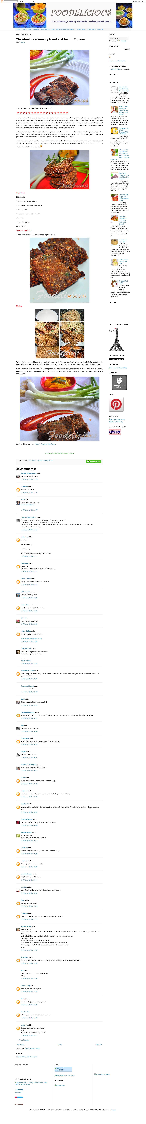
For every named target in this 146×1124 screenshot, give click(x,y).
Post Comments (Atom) (32, 1048)
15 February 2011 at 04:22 (29, 854)
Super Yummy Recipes (28, 505)
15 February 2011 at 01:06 (29, 797)
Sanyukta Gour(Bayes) (28, 764)
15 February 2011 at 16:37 (29, 1018)
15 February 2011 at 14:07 (29, 950)
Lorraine (24, 887)
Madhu (23, 618)
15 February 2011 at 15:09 (29, 978)
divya (23, 699)
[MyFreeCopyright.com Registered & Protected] (119, 422)
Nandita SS (25, 804)
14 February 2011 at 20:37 (29, 679)
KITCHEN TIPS (45, 29)
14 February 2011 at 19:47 (29, 641)
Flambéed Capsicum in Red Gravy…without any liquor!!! (123, 220)
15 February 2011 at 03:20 (29, 812)
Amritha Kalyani (26, 819)
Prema (23, 999)
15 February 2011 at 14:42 (29, 963)
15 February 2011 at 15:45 (29, 991)
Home (60, 1044)
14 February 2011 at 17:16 (29, 479)
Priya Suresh (25, 738)
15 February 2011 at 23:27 (29, 1035)
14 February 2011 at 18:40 (29, 624)
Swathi (23, 778)
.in (61, 1069)
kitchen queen (25, 592)
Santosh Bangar (26, 926)
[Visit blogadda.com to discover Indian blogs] (19, 1097)
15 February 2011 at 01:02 (29, 784)
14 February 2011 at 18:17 (29, 571)
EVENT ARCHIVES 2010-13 (95, 29)
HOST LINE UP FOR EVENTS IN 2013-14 (63, 29)
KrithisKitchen (26, 631)
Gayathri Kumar (26, 874)
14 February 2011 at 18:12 (29, 556)
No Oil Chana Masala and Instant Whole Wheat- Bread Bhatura (123, 110)
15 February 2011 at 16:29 (29, 1005)
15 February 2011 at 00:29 (29, 718)
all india (61, 1070)
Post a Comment (24, 1040)
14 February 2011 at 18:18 (29, 585)
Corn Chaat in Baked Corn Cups (123, 261)
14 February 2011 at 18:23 (29, 598)
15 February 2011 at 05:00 (29, 880)
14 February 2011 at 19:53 (29, 663)
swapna (23, 751)
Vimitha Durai (26, 579)
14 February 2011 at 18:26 (29, 611)
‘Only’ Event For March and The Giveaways (124, 89)
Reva (22, 970)
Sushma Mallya (26, 986)
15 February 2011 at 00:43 (29, 744)
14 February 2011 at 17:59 (29, 530)
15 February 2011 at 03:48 (29, 825)
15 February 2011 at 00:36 (29, 731)
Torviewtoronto (26, 832)
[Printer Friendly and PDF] (93, 461)
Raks (22, 900)
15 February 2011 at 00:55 (29, 771)
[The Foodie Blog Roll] (102, 1074)
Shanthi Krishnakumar (29, 473)
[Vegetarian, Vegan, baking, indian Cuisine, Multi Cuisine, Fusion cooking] (33, 1084)
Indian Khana (25, 605)
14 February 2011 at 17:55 (29, 492)
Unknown (24, 486)
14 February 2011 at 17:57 (29, 510)
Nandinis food (25, 1012)
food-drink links (18, 1092)
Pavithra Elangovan (27, 712)
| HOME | (18, 29)
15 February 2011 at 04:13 (29, 840)
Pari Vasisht (32, 460)
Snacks (23, 42)
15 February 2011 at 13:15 (29, 919)
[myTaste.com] (60, 1085)
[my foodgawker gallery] (119, 389)
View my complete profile (117, 61)
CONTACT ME (27, 29)
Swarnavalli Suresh (27, 686)
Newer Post (20, 1044)
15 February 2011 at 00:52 (29, 757)
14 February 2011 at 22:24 (29, 705)
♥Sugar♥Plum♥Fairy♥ (28, 517)
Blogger (113, 1110)
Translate (123, 41)
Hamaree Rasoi (26, 648)
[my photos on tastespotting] (118, 368)
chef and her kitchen (28, 670)
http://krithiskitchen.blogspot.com (31, 638)
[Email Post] (20, 460)
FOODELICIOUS (115, 69)
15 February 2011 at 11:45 (29, 906)
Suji (22, 725)
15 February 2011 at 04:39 (29, 867)
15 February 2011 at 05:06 (29, 893)
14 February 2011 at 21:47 (29, 692)
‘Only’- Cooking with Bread (45, 444)
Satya (23, 499)
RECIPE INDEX (81, 29)
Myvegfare (24, 957)
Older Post (99, 1044)
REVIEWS (36, 29)
